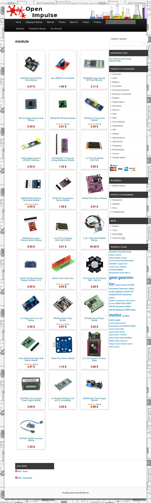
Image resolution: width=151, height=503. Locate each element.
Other (114, 118)
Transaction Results (37, 28)
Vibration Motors (118, 158)
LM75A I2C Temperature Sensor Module (62, 199)
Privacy (62, 22)
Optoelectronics (118, 138)
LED (127, 309)
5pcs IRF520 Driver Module (62, 78)
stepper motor (114, 344)
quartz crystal (130, 325)
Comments (118, 238)
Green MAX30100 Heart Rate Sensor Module (31, 359)
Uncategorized (118, 212)
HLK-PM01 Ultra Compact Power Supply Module (31, 399)
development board (116, 273)
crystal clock (122, 264)
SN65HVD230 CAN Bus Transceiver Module (31, 199)
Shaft (111, 341)
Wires (114, 114)
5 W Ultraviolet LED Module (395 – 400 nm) (94, 279)
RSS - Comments (25, 478)
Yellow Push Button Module (62, 358)
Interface (115, 134)
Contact (86, 22)
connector (113, 263)
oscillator (126, 315)
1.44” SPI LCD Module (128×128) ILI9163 (62, 239)
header (117, 285)
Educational (117, 200)
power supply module (117, 323)
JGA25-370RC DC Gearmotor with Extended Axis (122, 300)
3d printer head (124, 251)
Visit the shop (114, 60)
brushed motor (127, 260)
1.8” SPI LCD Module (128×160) (94, 159)
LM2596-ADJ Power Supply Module (94, 399)
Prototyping (117, 146)
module (132, 310)
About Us (74, 22)
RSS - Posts (23, 471)
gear (113, 277)
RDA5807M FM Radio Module (62, 118)
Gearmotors (117, 106)
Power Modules (118, 122)
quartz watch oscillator (118, 334)
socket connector (120, 341)
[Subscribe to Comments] (16, 478)
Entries (117, 234)
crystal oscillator (116, 269)
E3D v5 (127, 273)
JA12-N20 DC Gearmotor (118, 288)
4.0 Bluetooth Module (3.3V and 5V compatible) (62, 399)
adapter (112, 255)
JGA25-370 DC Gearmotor (120, 294)
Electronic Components (121, 94)
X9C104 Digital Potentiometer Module (31, 119)
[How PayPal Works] (122, 172)
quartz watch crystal (117, 332)
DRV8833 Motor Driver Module (62, 319)
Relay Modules (118, 150)
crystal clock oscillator (118, 267)
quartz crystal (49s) (116, 329)
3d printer (113, 251)
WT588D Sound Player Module (94, 319)
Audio (114, 78)
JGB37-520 (120, 303)
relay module (114, 337)
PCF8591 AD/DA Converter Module (31, 439)
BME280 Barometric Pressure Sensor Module (31, 239)
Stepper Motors (118, 102)
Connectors (117, 86)
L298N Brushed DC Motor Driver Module (31, 79)
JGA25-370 (128, 291)
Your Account (56, 28)
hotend (123, 285)
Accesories (116, 74)
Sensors (115, 154)
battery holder (114, 260)
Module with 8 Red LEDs (62, 278)
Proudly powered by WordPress (75, 492)
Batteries (115, 82)
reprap (122, 338)
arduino (118, 255)
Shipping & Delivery (34, 22)
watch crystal (114, 347)
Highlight (116, 204)
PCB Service (117, 142)
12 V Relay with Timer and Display (31, 319)
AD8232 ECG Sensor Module (94, 198)
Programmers (117, 126)
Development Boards (120, 90)
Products (97, 22)
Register (115, 226)
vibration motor (127, 344)
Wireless (115, 110)
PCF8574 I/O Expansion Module (94, 119)
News (114, 208)
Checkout (20, 28)
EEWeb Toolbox (118, 186)
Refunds (50, 22)
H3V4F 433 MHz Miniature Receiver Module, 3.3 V (31, 279)
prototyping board (116, 326)
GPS (114, 130)
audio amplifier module (118, 258)
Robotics (115, 98)
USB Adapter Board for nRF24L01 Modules (31, 159)
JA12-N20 (130, 285)
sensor (128, 337)
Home (18, 22)
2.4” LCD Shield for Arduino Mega (94, 359)
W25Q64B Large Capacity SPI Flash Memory (94, 79)
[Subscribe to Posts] (16, 471)
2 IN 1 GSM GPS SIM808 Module (94, 239)
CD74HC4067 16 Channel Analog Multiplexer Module (62, 159)
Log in (114, 230)
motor (115, 315)
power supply (114, 320)
